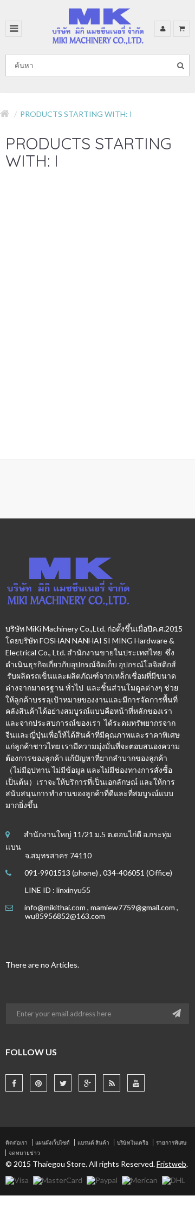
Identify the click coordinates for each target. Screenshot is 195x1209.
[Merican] (140, 1179)
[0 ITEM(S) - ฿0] (181, 29)
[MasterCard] (57, 1179)
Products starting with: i (76, 114)
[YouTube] (136, 1083)
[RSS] (111, 1083)
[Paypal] (102, 1179)
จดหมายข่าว (24, 1152)
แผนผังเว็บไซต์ (52, 1142)
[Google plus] (87, 1083)
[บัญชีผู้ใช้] (162, 29)
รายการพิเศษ (171, 1142)
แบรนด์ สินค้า (93, 1142)
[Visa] (17, 1179)
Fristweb (171, 1163)
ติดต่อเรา (16, 1142)
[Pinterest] (38, 1083)
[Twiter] (63, 1083)
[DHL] (173, 1179)
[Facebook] (14, 1083)
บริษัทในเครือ (132, 1142)
